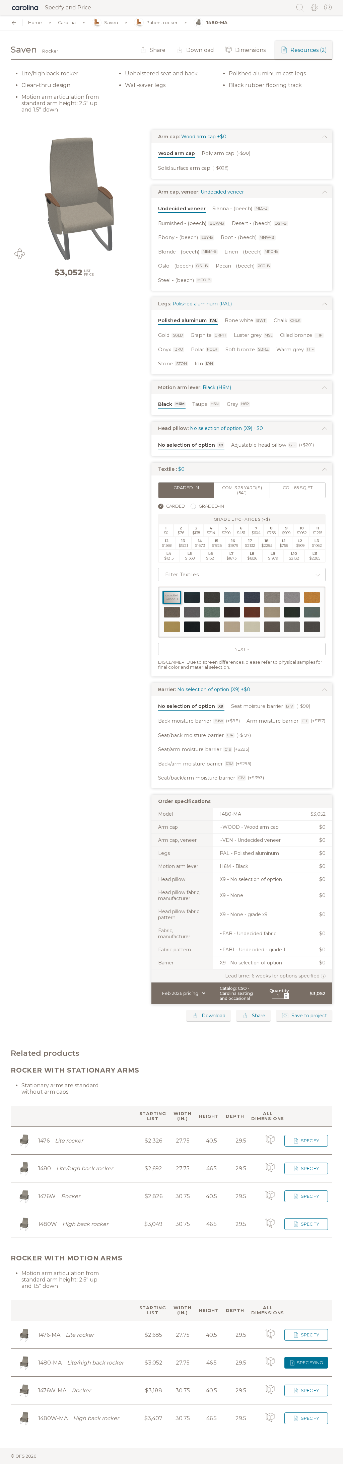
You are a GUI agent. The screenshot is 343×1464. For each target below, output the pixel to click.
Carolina (67, 22)
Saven (111, 22)
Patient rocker (162, 22)
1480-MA (216, 22)
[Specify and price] (25, 8)
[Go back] (14, 22)
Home (35, 22)
